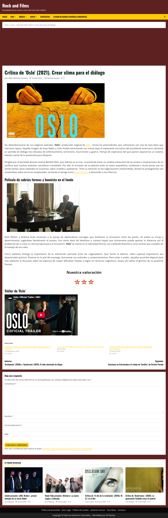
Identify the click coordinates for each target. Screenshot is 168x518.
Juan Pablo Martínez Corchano (16, 78)
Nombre (9, 416)
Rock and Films (15, 5)
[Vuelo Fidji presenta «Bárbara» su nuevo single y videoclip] (64, 480)
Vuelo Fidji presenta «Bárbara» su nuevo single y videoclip (62, 497)
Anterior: (34, 363)
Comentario (10, 384)
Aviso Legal (66, 510)
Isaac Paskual (89, 502)
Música (22, 16)
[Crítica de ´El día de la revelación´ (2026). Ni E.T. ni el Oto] (104, 480)
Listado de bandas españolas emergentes (70, 16)
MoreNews (97, 515)
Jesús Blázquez (9, 502)
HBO (88, 144)
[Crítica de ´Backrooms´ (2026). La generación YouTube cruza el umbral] (144, 480)
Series (32, 16)
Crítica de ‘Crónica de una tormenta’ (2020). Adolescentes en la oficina (28, 348)
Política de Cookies (81, 510)
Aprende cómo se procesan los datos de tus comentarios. (67, 448)
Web (6, 434)
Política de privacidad (50, 510)
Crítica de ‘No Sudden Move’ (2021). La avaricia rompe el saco (80, 347)
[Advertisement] (84, 46)
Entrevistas (45, 16)
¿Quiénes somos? (97, 510)
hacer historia (81, 172)
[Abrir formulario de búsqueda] (165, 17)
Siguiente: (135, 363)
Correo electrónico (13, 425)
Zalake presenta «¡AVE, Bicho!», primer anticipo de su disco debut (21, 497)
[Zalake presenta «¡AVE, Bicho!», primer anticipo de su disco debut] (24, 480)
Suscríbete (111, 510)
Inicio (4, 16)
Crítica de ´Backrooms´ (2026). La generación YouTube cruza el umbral (140, 497)
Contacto (121, 510)
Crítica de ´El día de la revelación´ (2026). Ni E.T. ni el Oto (104, 497)
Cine (12, 16)
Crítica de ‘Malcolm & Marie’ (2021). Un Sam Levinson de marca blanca (130, 348)
